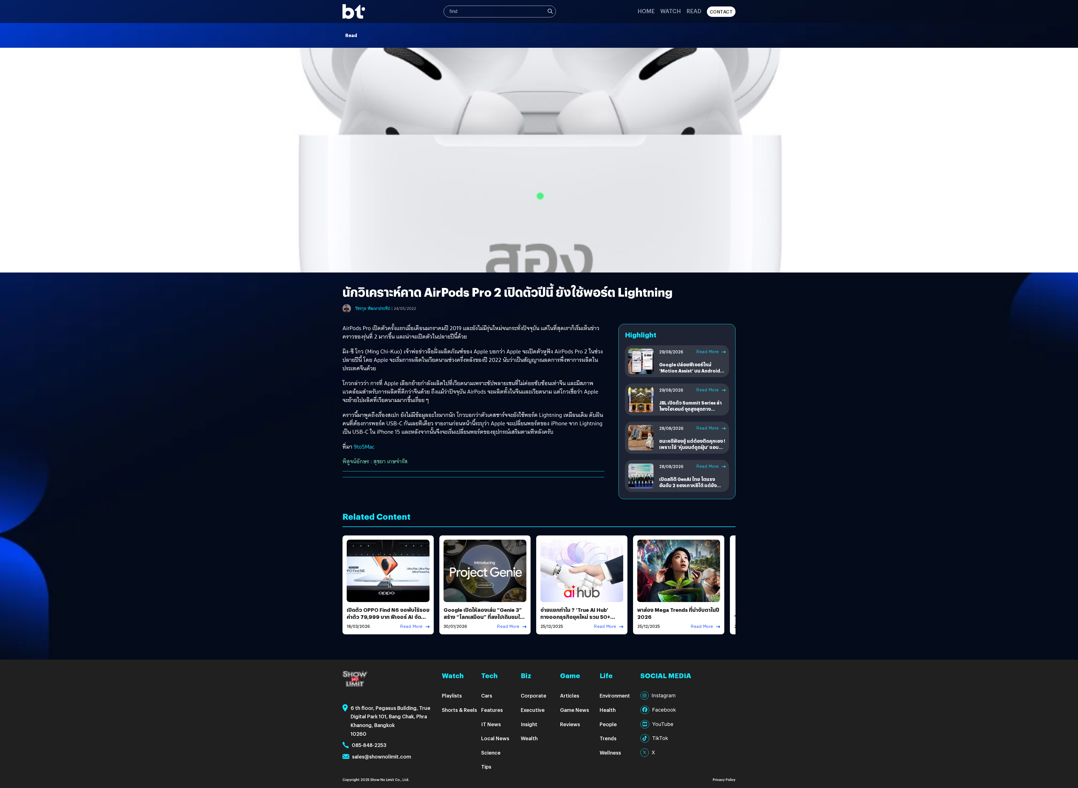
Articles (569, 695)
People (608, 724)
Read (693, 11)
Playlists (452, 695)
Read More (707, 351)
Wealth (529, 738)
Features (492, 709)
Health (608, 709)
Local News (495, 738)
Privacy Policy (724, 779)
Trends (608, 738)
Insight (529, 724)
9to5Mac (364, 446)
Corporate (533, 695)
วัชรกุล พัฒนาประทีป (372, 308)
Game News (574, 709)
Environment (615, 695)
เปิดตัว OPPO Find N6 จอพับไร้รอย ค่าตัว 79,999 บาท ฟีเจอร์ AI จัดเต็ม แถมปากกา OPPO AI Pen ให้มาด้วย (388, 620)
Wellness (610, 752)
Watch (670, 11)
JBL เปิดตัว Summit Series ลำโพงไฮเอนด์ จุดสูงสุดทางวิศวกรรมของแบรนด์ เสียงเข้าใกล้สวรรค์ (690, 412)
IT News (491, 724)
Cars (486, 695)
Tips (486, 766)
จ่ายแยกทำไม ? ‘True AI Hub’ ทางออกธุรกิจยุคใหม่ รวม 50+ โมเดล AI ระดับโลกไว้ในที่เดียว (575, 616)
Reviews (570, 724)
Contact (721, 11)
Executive (533, 709)
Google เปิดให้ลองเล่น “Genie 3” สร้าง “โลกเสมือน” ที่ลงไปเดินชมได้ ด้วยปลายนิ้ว (483, 616)
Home (646, 11)
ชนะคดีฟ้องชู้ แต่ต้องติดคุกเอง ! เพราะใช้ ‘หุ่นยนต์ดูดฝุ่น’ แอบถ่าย (692, 447)
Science (491, 752)
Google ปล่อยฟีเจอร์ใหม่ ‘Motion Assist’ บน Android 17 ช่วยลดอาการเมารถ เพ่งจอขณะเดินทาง (690, 374)
